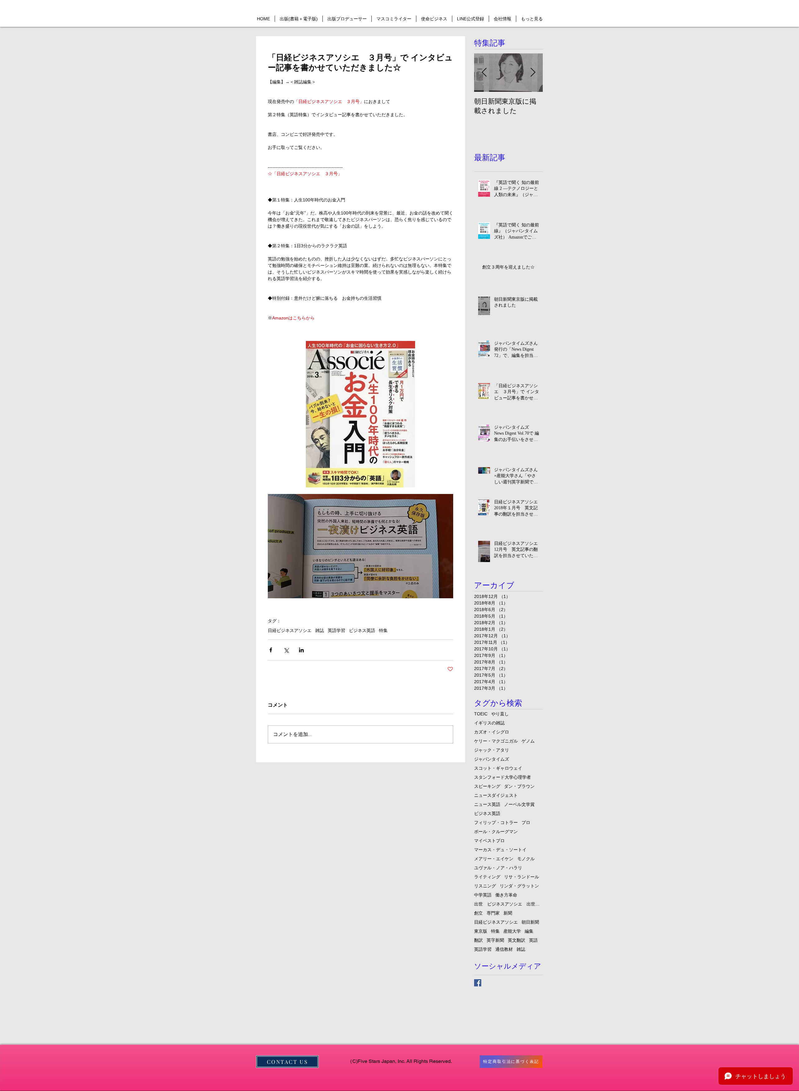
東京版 (480, 931)
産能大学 (512, 931)
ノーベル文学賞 (519, 804)
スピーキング (487, 786)
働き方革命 (506, 894)
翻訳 (478, 940)
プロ (526, 822)
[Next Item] (533, 72)
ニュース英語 (487, 804)
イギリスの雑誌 (489, 722)
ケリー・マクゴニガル (496, 740)
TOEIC (481, 713)
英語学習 (336, 630)
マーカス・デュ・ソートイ (500, 849)
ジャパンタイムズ (491, 759)
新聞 (507, 913)
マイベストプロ (489, 840)
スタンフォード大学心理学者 (502, 777)
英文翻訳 (516, 940)
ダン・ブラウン (519, 786)
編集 (529, 931)
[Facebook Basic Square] (477, 982)
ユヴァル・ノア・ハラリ (498, 867)
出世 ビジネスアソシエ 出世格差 (508, 903)
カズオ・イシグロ (491, 731)
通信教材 (504, 949)
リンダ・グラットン (519, 885)
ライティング (487, 876)
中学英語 (483, 894)
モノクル (526, 858)
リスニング (485, 885)
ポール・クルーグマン (496, 831)
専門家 (493, 913)
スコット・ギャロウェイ (498, 768)
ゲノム (528, 740)
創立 (478, 913)
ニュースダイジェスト (496, 795)
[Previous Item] (484, 72)
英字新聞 (495, 940)
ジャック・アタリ (491, 750)
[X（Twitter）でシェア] (286, 650)
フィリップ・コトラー (496, 822)
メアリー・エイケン (493, 858)
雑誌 (319, 630)
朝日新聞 (530, 922)
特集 (383, 630)
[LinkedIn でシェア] (301, 650)
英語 (533, 940)
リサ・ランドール (521, 876)
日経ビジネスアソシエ (289, 630)
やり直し (500, 713)
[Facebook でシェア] (271, 650)
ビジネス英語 (362, 630)
